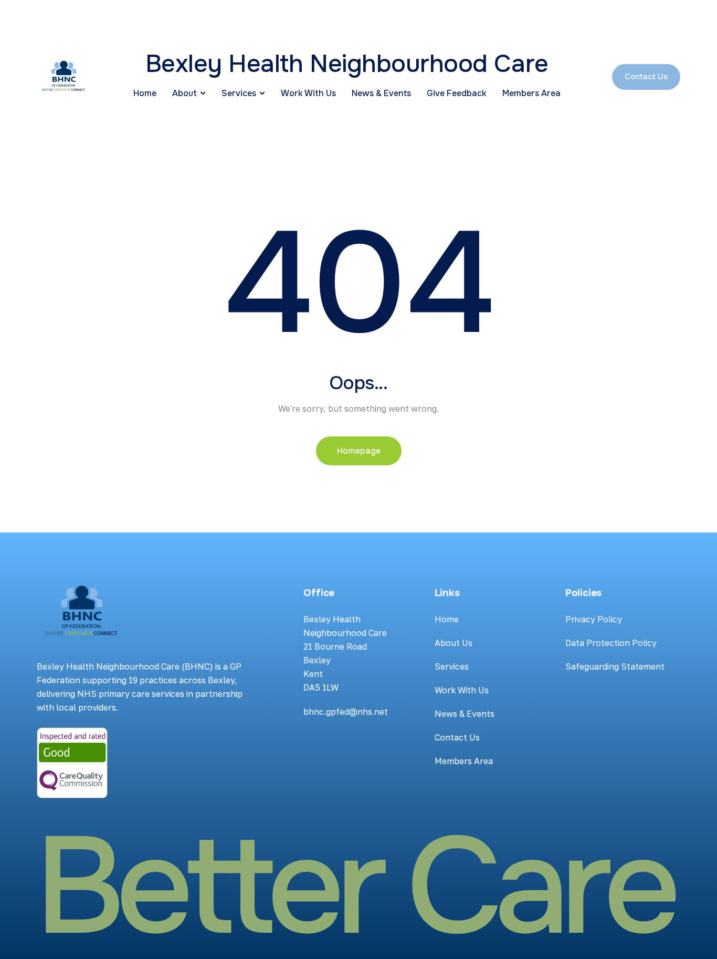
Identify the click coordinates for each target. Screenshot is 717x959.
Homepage (359, 450)
